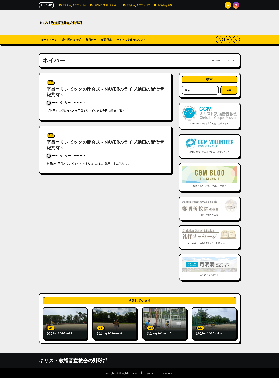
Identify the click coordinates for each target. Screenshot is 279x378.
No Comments (76, 102)
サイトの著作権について (131, 39)
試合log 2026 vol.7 (159, 333)
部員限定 (106, 39)
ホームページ (49, 39)
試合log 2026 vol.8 (109, 333)
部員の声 (91, 39)
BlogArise (148, 373)
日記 (50, 82)
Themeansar (166, 373)
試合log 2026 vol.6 (209, 333)
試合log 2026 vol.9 (59, 333)
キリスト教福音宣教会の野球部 (60, 22)
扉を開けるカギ (71, 39)
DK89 (55, 102)
